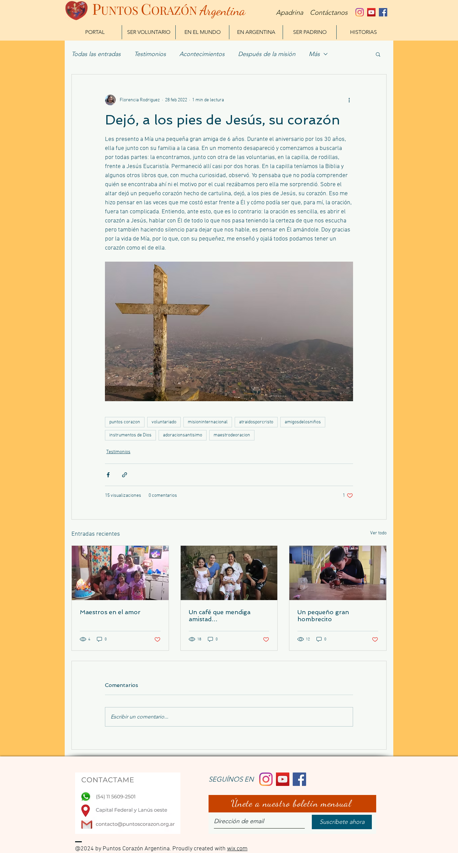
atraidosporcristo (256, 422)
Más (314, 54)
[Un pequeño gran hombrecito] (337, 573)
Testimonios (150, 54)
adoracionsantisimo (182, 435)
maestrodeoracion (232, 435)
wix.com (237, 848)
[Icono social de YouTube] (371, 12)
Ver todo (378, 533)
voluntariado (164, 422)
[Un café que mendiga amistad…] (229, 573)
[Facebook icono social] (383, 12)
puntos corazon (124, 422)
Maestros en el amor (110, 612)
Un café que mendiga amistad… (219, 615)
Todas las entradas (96, 54)
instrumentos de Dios (130, 435)
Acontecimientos (202, 54)
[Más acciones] (349, 100)
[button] (378, 54)
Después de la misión (266, 54)
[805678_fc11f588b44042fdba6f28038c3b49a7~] (359, 12)
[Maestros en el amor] (120, 573)
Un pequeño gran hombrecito (323, 615)
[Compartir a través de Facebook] (108, 475)
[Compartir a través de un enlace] (124, 475)
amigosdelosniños (303, 422)
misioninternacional (208, 422)
